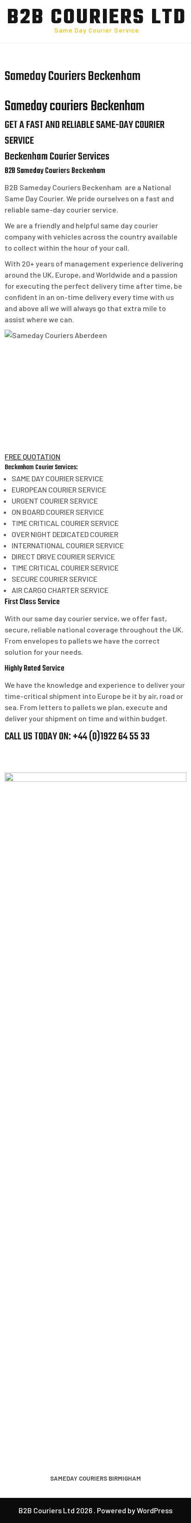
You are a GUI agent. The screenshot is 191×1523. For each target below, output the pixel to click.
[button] (32, 456)
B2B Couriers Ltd (96, 18)
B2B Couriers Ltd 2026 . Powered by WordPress (95, 1510)
